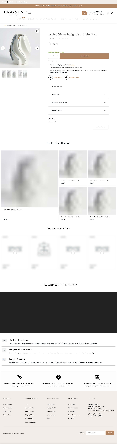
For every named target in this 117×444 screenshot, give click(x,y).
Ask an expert (52, 122)
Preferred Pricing (74, 77)
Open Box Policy (29, 408)
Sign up (110, 432)
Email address (91, 432)
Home (18, 1)
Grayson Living (7, 408)
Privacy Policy (29, 418)
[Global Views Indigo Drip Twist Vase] (29, 179)
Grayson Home (7, 411)
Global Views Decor (55, 38)
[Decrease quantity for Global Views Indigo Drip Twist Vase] (50, 56)
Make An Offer (58, 77)
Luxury (4, 1)
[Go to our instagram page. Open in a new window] (95, 415)
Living (11, 1)
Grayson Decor (7, 415)
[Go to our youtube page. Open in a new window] (100, 415)
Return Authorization (73, 415)
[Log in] (107, 13)
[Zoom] (37, 31)
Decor (25, 1)
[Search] (84, 13)
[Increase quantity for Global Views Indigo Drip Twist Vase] (56, 56)
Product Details (56, 94)
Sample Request (51, 411)
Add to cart (84, 56)
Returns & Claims (29, 411)
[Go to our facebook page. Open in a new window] (90, 415)
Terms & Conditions (30, 422)
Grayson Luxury (7, 404)
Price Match (71, 411)
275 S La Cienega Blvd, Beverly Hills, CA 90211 (101, 410)
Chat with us (100, 127)
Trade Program (51, 404)
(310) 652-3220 (97, 408)
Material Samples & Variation (59, 102)
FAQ (26, 404)
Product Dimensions (57, 86)
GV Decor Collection (69, 38)
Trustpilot (82, 432)
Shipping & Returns (57, 110)
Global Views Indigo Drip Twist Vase (12, 209)
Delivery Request (51, 415)
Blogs (48, 418)
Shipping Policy (29, 415)
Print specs (51, 118)
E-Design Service (51, 408)
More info (71, 65)
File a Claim (71, 404)
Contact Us (71, 418)
